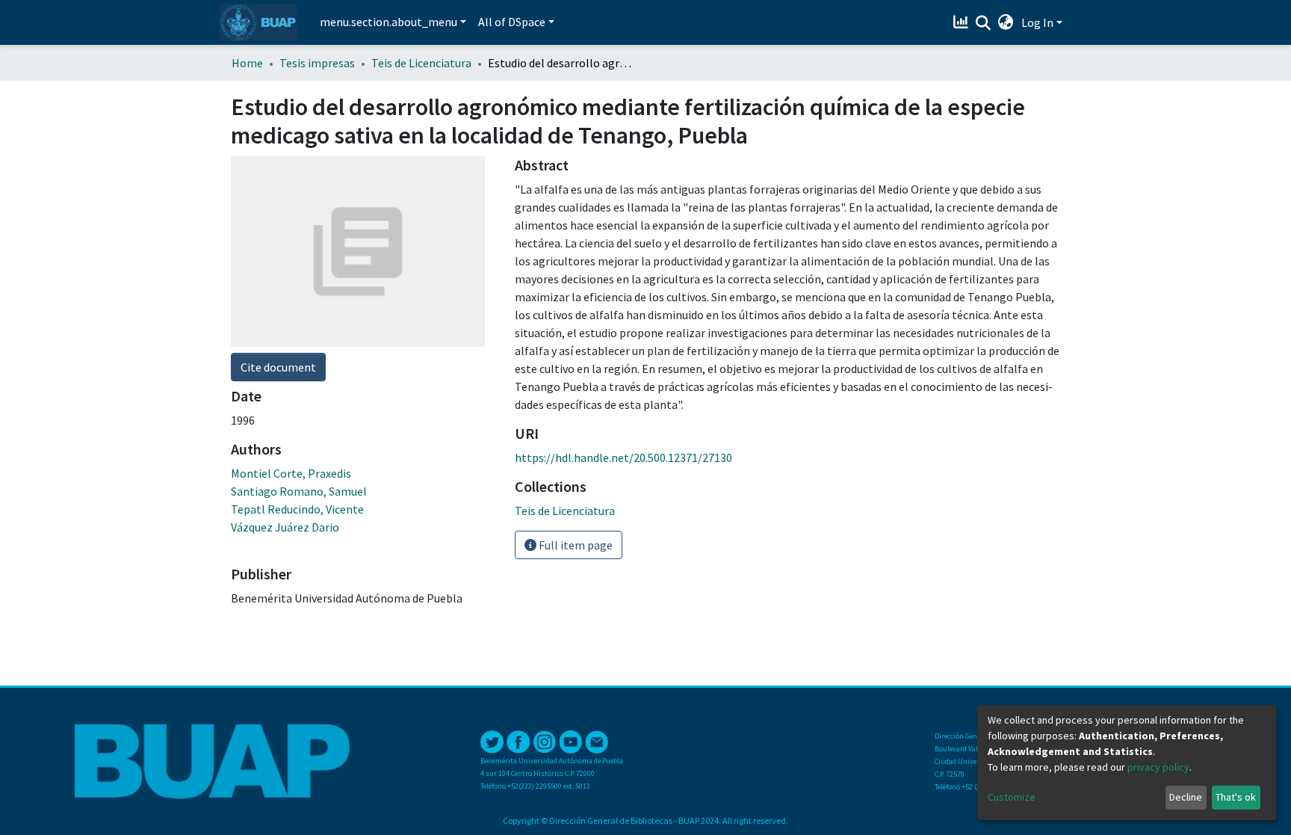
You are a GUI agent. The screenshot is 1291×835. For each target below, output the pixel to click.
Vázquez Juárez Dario (285, 527)
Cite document (278, 367)
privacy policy (1158, 767)
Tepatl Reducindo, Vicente (297, 509)
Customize (1011, 797)
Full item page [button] (574, 544)
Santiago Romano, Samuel (299, 491)
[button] (1006, 22)
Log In (1037, 22)
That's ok (1236, 797)
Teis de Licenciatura (421, 62)
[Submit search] (983, 23)
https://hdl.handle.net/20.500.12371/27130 (623, 457)
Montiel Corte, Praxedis (291, 473)
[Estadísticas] (962, 22)
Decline (1185, 797)
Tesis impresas (317, 62)
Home (247, 62)
